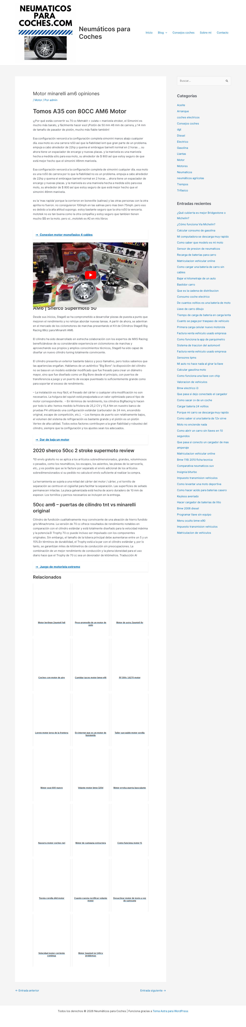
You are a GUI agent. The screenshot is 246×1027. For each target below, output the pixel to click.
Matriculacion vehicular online (196, 261)
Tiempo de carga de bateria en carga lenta (204, 315)
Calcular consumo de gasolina (196, 230)
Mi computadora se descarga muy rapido (203, 236)
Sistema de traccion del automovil (198, 345)
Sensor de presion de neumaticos (198, 248)
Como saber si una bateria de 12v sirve (201, 418)
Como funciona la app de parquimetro (201, 339)
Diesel (181, 135)
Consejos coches (183, 32)
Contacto (222, 32)
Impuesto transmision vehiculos (197, 478)
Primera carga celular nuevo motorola (201, 327)
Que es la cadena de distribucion (198, 290)
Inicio (149, 32)
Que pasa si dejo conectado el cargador (202, 394)
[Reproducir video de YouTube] (90, 274)
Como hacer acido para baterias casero (202, 490)
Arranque (183, 111)
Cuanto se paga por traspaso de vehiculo (203, 321)
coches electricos (188, 117)
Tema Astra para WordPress (170, 1011)
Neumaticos (184, 172)
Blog (161, 32)
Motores (182, 166)
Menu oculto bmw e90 (191, 520)
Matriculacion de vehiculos (194, 532)
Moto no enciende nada (192, 424)
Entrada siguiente (153, 990)
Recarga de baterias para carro (196, 254)
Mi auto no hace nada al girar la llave (200, 363)
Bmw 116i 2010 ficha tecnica (195, 459)
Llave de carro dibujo (190, 309)
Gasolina (182, 148)
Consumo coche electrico (193, 296)
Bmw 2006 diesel (188, 508)
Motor (38, 100)
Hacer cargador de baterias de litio (199, 502)
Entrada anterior (27, 990)
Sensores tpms (186, 357)
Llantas (181, 153)
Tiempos (182, 184)
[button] (165, 32)
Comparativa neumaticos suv (195, 466)
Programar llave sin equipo (194, 514)
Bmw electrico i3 (187, 388)
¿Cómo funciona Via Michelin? (196, 224)
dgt (179, 129)
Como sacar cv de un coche (194, 400)
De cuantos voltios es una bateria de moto (204, 302)
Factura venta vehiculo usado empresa (201, 333)
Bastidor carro (186, 284)
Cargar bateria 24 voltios (193, 406)
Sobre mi (205, 32)
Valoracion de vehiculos (192, 382)
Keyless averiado (188, 496)
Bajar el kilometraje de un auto (196, 278)
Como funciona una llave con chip (198, 376)
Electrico (182, 141)
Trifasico (182, 190)
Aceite (181, 105)
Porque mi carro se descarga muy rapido (203, 412)
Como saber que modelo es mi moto (200, 242)
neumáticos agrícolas (190, 178)
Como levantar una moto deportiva (199, 484)
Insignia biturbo (187, 472)
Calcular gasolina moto (191, 369)
